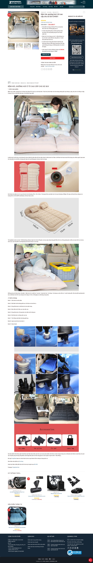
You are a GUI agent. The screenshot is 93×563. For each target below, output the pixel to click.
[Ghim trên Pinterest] (49, 69)
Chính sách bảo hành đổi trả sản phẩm (36, 544)
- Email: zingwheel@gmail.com (15, 548)
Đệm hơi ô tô (55, 12)
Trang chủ (43, 12)
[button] (83, 2)
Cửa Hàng (49, 12)
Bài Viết (36, 464)
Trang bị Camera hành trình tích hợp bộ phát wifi (58, 549)
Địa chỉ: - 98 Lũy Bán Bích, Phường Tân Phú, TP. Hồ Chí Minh (16, 545)
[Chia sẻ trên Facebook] (42, 69)
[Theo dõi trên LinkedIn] (77, 548)
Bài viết (55, 6)
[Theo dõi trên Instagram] (71, 548)
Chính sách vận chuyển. (33, 542)
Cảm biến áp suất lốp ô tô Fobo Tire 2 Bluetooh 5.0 (17, 493)
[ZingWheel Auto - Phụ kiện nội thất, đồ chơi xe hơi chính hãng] (15, 2)
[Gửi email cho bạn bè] (47, 69)
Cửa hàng (45, 6)
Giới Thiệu (38, 6)
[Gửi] (84, 7)
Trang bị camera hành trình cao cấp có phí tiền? (58, 545)
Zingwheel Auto (15, 467)
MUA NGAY (52, 58)
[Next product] (84, 12)
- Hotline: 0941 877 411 (13, 549)
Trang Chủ (32, 6)
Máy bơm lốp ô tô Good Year (56, 493)
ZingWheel (14, 458)
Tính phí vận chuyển (49, 66)
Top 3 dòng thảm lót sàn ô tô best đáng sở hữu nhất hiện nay (58, 541)
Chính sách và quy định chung (34, 540)
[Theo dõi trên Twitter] (73, 548)
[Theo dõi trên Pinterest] (75, 548)
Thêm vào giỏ (45, 54)
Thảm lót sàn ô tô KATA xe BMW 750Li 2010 (75, 496)
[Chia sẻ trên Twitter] (44, 69)
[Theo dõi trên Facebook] (68, 548)
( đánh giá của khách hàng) (46, 22)
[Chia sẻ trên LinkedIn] (51, 69)
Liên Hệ (61, 6)
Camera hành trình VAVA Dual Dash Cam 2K (36, 496)
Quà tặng (51, 6)
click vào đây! (78, 69)
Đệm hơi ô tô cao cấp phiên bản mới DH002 (17, 527)
